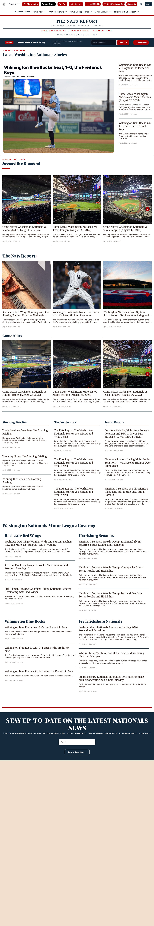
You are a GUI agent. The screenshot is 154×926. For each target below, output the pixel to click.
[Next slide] (147, 209)
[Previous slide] (6, 209)
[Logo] (4, 4)
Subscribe (123, 42)
